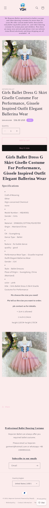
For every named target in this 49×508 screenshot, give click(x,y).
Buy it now (24, 148)
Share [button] (7, 407)
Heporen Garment (15, 498)
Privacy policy (41, 499)
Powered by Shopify (27, 498)
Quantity (5, 126)
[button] (5, 8)
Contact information (25, 502)
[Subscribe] (37, 466)
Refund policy (10, 502)
